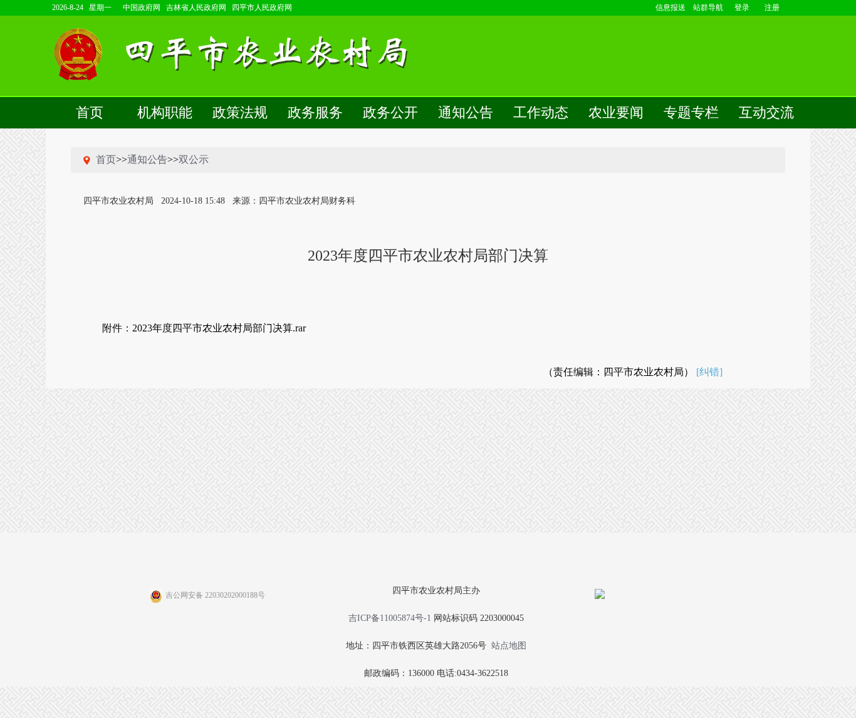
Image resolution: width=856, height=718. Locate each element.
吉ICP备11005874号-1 (389, 618)
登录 (741, 7)
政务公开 (390, 112)
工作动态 (540, 112)
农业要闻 (616, 112)
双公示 (194, 159)
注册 (772, 7)
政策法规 (240, 112)
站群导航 (708, 7)
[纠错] (709, 372)
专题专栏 (691, 112)
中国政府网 (141, 7)
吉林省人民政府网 (196, 7)
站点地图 (508, 645)
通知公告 (465, 112)
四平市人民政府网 (262, 7)
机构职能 (164, 112)
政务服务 (315, 112)
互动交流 (766, 112)
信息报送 (670, 7)
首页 (89, 112)
